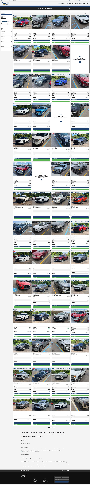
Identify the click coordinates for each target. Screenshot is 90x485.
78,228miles (87, 208)
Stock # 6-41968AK (73, 235)
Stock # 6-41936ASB (34, 294)
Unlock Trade (49, 8)
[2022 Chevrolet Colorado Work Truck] (80, 140)
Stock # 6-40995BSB (73, 382)
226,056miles (48, 90)
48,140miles (29, 296)
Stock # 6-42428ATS (15, 294)
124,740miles (68, 208)
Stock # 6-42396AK (15, 235)
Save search (7, 14)
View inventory (34, 478)
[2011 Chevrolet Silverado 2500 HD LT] (22, 169)
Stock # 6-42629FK (34, 118)
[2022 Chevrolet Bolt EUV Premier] (60, 169)
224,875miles (29, 90)
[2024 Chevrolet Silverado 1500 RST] (41, 345)
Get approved (34, 481)
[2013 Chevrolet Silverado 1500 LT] (60, 375)
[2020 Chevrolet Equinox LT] (80, 198)
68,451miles (68, 355)
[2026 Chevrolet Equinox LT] (22, 22)
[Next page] (54, 427)
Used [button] (69, 3)
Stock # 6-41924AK (73, 147)
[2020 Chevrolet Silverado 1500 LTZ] (60, 345)
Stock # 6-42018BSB (73, 265)
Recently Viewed (86, 0)
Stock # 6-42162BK (53, 206)
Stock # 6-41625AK (73, 294)
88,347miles (48, 384)
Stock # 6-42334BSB (34, 353)
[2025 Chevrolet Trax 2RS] (41, 110)
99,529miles (48, 325)
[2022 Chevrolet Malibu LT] (41, 375)
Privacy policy (34, 479)
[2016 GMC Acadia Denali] (22, 81)
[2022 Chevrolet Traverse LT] (60, 316)
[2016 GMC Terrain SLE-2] (60, 140)
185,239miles (68, 384)
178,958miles (29, 355)
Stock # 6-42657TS (53, 235)
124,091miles (68, 149)
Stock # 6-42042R (15, 412)
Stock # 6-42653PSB (73, 118)
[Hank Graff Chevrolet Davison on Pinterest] (68, 470)
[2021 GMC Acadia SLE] (80, 110)
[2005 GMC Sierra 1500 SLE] (80, 316)
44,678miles (68, 61)
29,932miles (29, 120)
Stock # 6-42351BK (34, 59)
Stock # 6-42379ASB (54, 294)
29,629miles (29, 208)
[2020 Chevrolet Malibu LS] (41, 228)
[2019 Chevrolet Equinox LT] (22, 52)
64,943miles (87, 296)
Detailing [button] (80, 3)
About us (44, 479)
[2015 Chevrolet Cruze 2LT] (22, 257)
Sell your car (44, 480)
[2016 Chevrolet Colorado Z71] (60, 228)
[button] (6, 0)
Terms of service (35, 480)
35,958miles (87, 355)
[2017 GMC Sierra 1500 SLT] (41, 22)
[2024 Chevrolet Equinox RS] (60, 81)
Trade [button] (72, 3)
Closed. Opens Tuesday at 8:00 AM (73, 0)
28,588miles (87, 237)
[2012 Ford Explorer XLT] (41, 140)
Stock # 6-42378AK (53, 412)
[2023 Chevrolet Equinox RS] (60, 404)
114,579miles (29, 384)
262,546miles (87, 325)
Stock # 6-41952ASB (73, 206)
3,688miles (87, 90)
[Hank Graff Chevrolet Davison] (5, 3)
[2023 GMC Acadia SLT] (80, 257)
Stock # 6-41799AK (73, 412)
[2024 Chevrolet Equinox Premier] (80, 81)
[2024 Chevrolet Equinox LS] (80, 22)
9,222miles (49, 120)
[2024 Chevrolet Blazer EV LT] (22, 110)
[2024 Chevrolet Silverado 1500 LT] (41, 198)
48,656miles (87, 120)
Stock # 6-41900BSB (34, 147)
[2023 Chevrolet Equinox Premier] (41, 287)
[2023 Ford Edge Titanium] (41, 404)
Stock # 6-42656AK (34, 382)
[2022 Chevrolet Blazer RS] (22, 287)
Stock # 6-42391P (15, 118)
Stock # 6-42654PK (53, 59)
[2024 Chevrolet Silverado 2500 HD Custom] (22, 198)
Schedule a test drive (17, 40)
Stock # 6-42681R (34, 235)
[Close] (69, 8)
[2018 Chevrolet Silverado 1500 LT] (22, 375)
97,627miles (68, 325)
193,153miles (87, 384)
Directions (44, 478)
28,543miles (29, 149)
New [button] (66, 3)
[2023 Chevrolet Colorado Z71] (80, 404)
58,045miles (48, 296)
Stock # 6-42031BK (34, 265)
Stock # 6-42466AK (53, 265)
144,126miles (48, 149)
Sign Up (61, 481)
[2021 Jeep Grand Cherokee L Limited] (60, 257)
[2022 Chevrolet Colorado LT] (41, 52)
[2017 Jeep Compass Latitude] (80, 169)
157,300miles (29, 61)
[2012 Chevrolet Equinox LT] (41, 81)
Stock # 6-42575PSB (15, 382)
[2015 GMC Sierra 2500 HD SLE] (80, 375)
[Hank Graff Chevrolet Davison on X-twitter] (64, 470)
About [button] (87, 3)
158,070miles (68, 237)
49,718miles (48, 355)
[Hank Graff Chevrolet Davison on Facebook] (62, 470)
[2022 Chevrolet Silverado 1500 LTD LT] (60, 287)
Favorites (81, 0)
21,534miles (68, 90)
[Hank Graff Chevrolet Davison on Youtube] (65, 470)
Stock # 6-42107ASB (34, 206)
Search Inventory (62, 3)
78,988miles (68, 296)
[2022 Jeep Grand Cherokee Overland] (22, 404)
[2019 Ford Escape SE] (22, 345)
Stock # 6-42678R (15, 59)
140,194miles (48, 61)
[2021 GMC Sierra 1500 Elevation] (60, 198)
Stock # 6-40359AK (34, 412)
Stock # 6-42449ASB (15, 206)
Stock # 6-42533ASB (15, 147)
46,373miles (48, 237)
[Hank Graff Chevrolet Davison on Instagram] (67, 470)
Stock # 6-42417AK (53, 382)
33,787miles (29, 325)
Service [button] (84, 3)
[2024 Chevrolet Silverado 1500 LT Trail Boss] (80, 228)
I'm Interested (16, 42)
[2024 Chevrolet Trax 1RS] (22, 140)
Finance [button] (76, 3)
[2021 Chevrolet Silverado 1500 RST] (41, 316)
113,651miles (87, 149)
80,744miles (29, 237)
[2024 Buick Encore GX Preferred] (60, 22)
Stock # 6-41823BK (15, 353)
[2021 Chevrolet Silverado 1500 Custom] (22, 228)
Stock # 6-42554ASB (54, 353)
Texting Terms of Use (45, 481)
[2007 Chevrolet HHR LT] (41, 257)
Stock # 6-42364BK (15, 265)
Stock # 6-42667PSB (54, 147)
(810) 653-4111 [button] (14, 0)
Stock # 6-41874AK (73, 353)
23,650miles (48, 208)
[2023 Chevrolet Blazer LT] (60, 52)
